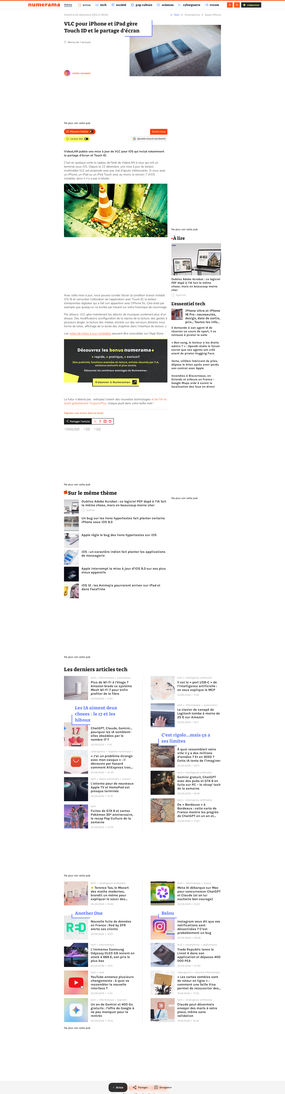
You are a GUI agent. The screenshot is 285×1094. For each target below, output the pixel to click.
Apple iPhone (213, 14)
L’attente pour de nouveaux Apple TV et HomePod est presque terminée (112, 787)
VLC (98, 428)
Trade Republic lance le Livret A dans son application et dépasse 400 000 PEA (199, 955)
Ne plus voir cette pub (77, 123)
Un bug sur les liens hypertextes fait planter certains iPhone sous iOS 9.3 (123, 520)
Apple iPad (72, 428)
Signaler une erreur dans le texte (83, 413)
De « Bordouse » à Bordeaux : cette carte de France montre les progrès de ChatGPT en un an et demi (198, 810)
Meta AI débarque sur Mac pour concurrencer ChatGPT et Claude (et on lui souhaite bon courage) (199, 893)
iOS (88, 428)
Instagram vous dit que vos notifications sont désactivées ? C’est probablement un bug (198, 927)
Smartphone (192, 14)
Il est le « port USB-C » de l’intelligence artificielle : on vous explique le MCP (197, 686)
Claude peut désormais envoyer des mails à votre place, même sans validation (197, 1010)
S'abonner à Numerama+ (112, 382)
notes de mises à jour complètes (90, 333)
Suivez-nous (158, 131)
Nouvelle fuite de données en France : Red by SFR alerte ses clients (111, 925)
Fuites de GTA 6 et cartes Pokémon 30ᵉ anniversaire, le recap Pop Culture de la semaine (112, 816)
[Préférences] (237, 5)
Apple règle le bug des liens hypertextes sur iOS (119, 535)
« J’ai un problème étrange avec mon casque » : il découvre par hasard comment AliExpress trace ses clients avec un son (112, 761)
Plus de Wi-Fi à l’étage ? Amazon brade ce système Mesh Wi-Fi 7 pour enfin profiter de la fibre (111, 688)
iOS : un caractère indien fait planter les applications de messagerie (123, 553)
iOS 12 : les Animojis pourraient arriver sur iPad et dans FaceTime (120, 587)
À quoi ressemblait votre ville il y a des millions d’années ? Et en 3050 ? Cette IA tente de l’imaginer (199, 755)
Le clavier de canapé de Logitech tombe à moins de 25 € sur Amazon (198, 713)
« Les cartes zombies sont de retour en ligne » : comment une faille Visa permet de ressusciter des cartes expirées (198, 982)
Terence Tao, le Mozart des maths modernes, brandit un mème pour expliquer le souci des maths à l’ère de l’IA (110, 893)
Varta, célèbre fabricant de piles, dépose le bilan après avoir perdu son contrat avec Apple (195, 364)
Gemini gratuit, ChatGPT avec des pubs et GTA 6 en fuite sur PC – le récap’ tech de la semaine (199, 782)
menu (68, 4)
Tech (176, 14)
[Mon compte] (230, 5)
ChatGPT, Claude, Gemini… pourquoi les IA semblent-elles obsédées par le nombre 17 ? (111, 733)
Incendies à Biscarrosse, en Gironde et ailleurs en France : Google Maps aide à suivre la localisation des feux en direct (193, 381)
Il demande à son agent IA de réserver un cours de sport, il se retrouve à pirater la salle (193, 331)
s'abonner (253, 5)
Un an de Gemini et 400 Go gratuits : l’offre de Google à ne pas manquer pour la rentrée (112, 1010)
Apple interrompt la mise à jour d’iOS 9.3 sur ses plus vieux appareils (123, 570)
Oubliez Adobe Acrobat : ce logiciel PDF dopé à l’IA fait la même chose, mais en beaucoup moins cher (123, 503)
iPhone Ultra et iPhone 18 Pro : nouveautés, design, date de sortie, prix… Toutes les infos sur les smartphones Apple (202, 316)
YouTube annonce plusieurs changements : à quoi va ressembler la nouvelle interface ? (112, 982)
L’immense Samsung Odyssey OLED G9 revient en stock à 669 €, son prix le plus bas (112, 955)
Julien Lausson (81, 73)
